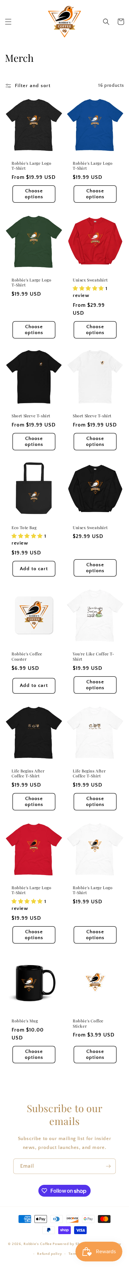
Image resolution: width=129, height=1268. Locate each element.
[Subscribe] (108, 1166)
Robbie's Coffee (37, 1244)
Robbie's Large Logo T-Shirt (31, 166)
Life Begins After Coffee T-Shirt (28, 773)
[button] (8, 21)
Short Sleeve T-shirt (31, 415)
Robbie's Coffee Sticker (88, 1023)
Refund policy (49, 1254)
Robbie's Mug (25, 1020)
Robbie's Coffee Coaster (27, 656)
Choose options (34, 194)
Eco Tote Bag (24, 527)
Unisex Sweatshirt (90, 280)
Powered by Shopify (71, 1244)
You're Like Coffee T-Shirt (93, 656)
